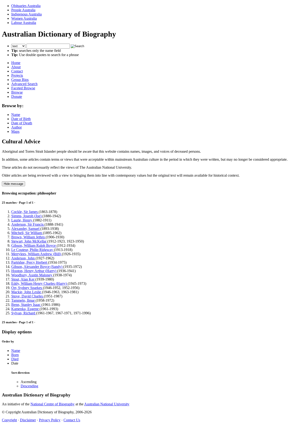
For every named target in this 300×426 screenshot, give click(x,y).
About (16, 67)
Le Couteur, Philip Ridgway (32, 250)
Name (15, 115)
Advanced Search (24, 84)
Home (15, 63)
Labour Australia (23, 23)
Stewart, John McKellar (29, 241)
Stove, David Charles (27, 296)
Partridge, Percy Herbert (29, 262)
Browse (17, 92)
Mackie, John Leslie (26, 292)
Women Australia (24, 18)
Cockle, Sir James (25, 212)
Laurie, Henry (22, 220)
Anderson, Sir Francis (28, 224)
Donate (16, 97)
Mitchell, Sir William (27, 233)
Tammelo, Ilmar (23, 300)
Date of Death (21, 123)
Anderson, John (23, 258)
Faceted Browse (23, 88)
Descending (29, 386)
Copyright (9, 420)
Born (15, 355)
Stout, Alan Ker (23, 279)
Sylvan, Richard (23, 313)
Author (16, 127)
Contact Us (72, 420)
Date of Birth (21, 119)
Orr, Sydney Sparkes (27, 288)
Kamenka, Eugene (25, 309)
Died (15, 359)
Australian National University (106, 404)
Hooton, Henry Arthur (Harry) (34, 271)
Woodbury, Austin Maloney (32, 275)
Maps (15, 131)
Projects (17, 75)
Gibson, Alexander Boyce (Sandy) (37, 267)
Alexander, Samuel (25, 229)
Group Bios (20, 80)
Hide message (13, 184)
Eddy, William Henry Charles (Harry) (39, 283)
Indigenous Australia (26, 14)
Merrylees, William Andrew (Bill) (36, 254)
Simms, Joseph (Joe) (26, 216)
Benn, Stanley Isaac (26, 305)
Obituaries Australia (26, 6)
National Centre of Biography (52, 404)
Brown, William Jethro (28, 237)
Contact (17, 71)
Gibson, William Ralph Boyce (34, 245)
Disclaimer (28, 420)
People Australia (23, 10)
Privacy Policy (49, 420)
